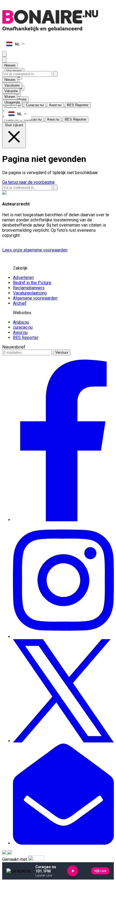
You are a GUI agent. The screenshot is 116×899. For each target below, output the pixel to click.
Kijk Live (100, 871)
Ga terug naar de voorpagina (28, 182)
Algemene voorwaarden (35, 298)
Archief (19, 303)
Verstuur (61, 352)
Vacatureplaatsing (30, 293)
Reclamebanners (29, 287)
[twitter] (63, 741)
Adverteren (23, 277)
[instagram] (63, 636)
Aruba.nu (21, 322)
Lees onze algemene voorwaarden (34, 250)
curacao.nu (23, 327)
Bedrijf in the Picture (32, 282)
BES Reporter (25, 337)
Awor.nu (20, 332)
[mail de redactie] (63, 843)
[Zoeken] (55, 74)
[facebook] (63, 519)
